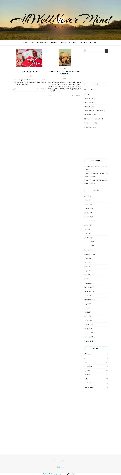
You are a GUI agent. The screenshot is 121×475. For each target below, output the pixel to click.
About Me (93, 43)
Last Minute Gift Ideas (29, 72)
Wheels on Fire (88, 90)
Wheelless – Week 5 (90, 115)
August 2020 (88, 304)
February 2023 (88, 208)
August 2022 (88, 225)
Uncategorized (88, 387)
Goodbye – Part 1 (89, 106)
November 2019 (89, 337)
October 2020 (88, 295)
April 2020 (87, 316)
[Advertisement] (96, 419)
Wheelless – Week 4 (90, 123)
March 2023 (88, 204)
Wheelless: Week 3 (90, 127)
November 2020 (89, 291)
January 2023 (88, 213)
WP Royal (64, 461)
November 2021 (89, 246)
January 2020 (88, 328)
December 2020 (89, 287)
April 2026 (87, 196)
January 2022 (88, 237)
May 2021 (87, 271)
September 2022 (89, 221)
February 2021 (88, 283)
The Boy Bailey (42, 43)
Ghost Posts (88, 354)
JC (14, 89)
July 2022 (87, 229)
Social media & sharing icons (51, 474)
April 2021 (87, 275)
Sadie (75, 43)
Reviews (54, 43)
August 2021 (88, 258)
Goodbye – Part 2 (89, 102)
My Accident (65, 43)
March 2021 (88, 279)
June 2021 (87, 266)
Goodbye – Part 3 (89, 98)
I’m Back (86, 94)
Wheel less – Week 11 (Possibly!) (94, 110)
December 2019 (89, 333)
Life (32, 43)
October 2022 (88, 217)
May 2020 (87, 312)
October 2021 (88, 250)
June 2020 (87, 308)
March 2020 (88, 320)
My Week (84, 43)
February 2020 (88, 324)
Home (26, 43)
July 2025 (87, 200)
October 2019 (88, 341)
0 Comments (29, 76)
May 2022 (87, 233)
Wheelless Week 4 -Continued (93, 119)
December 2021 (89, 242)
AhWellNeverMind (60, 19)
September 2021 (89, 254)
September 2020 (89, 300)
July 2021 (87, 262)
